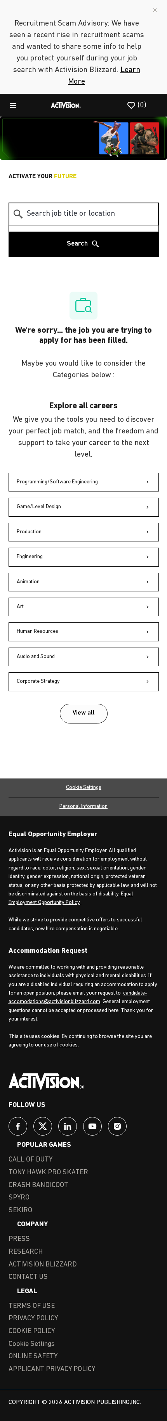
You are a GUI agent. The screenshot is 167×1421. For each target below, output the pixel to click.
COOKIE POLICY (32, 1331)
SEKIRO (20, 1210)
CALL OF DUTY (30, 1159)
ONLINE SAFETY (33, 1356)
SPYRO (19, 1197)
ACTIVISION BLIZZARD (43, 1264)
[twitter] (42, 1126)
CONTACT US (28, 1277)
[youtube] (92, 1126)
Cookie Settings (83, 787)
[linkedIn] (67, 1126)
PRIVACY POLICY (33, 1318)
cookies (68, 1045)
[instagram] (117, 1126)
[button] (84, 713)
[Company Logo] (66, 105)
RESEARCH (26, 1252)
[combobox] (83, 214)
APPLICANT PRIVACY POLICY (52, 1369)
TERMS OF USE (32, 1306)
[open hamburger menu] (13, 105)
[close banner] (155, 10)
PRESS (19, 1239)
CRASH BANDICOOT (38, 1185)
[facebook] (18, 1126)
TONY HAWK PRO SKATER (48, 1172)
